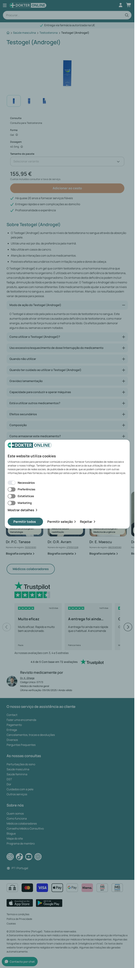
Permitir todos (24, 521)
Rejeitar (86, 521)
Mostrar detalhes (21, 510)
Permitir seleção (60, 521)
